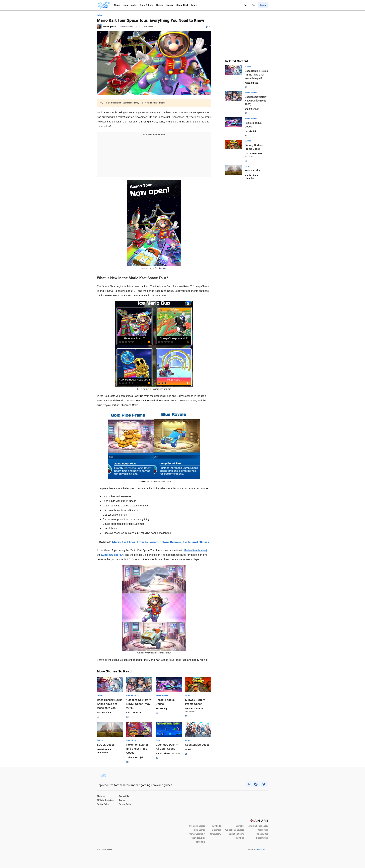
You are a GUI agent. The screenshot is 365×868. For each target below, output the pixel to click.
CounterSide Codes (197, 744)
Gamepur (240, 826)
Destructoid (262, 830)
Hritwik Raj (161, 708)
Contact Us (124, 796)
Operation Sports (236, 834)
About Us (101, 796)
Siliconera (216, 830)
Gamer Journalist (197, 834)
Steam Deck (182, 5)
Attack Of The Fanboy (258, 826)
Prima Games (199, 830)
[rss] (249, 784)
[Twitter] (264, 784)
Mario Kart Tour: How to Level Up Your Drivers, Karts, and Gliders (160, 542)
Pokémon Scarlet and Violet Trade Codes (137, 748)
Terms (122, 800)
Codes (159, 5)
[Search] (246, 5)
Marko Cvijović (163, 753)
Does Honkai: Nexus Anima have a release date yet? (109, 704)
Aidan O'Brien (104, 712)
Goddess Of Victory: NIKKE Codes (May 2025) (139, 704)
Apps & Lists (146, 5)
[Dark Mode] (253, 5)
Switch (169, 5)
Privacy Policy (125, 804)
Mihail (188, 749)
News (117, 5)
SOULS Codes (105, 744)
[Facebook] (256, 784)
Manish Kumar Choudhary (104, 751)
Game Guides (130, 5)
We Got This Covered (234, 830)
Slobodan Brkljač (134, 757)
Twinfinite (216, 826)
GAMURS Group (262, 849)
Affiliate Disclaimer (105, 800)
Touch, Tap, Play (197, 838)
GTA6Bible (200, 842)
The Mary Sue (262, 834)
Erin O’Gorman (133, 712)
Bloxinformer (262, 838)
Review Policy (103, 804)
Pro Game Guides (197, 826)
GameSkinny (215, 834)
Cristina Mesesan (194, 708)
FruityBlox (239, 838)
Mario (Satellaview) (195, 550)
